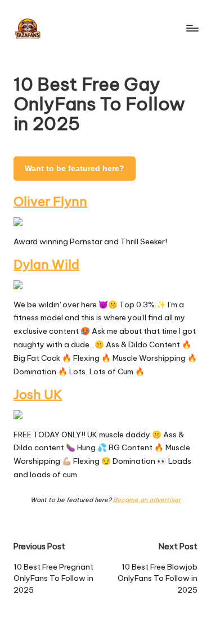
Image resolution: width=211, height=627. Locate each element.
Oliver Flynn (50, 201)
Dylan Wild (46, 264)
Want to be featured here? (74, 168)
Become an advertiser (147, 500)
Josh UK (38, 394)
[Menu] (191, 28)
